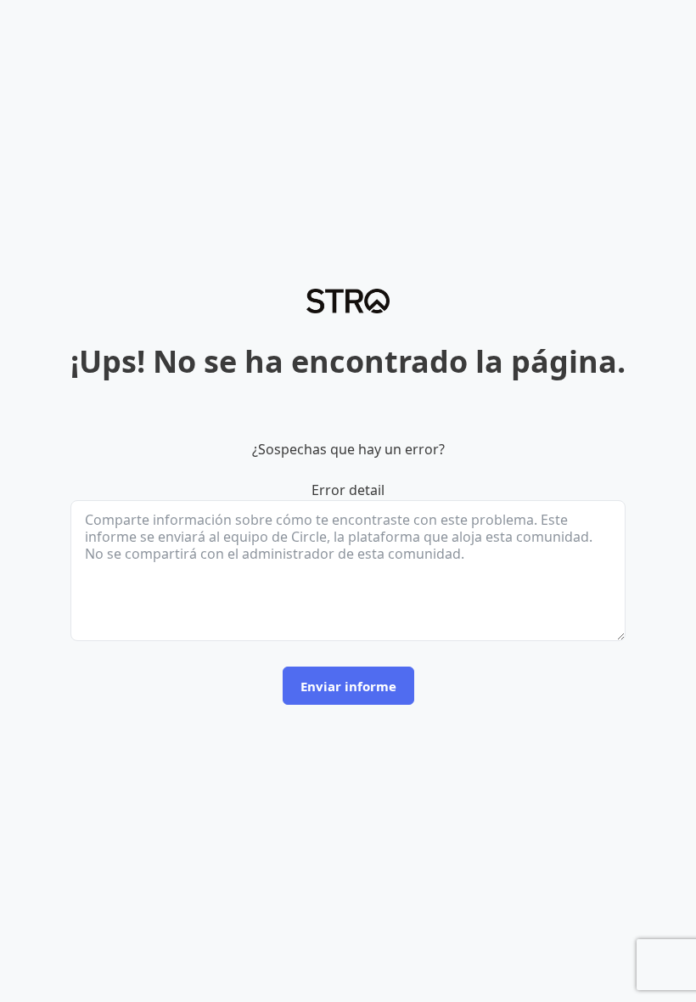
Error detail (348, 490)
